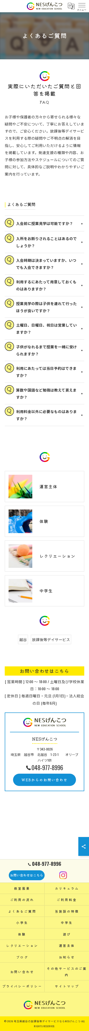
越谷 (23, 639)
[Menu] (81, 6)
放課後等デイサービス (51, 639)
